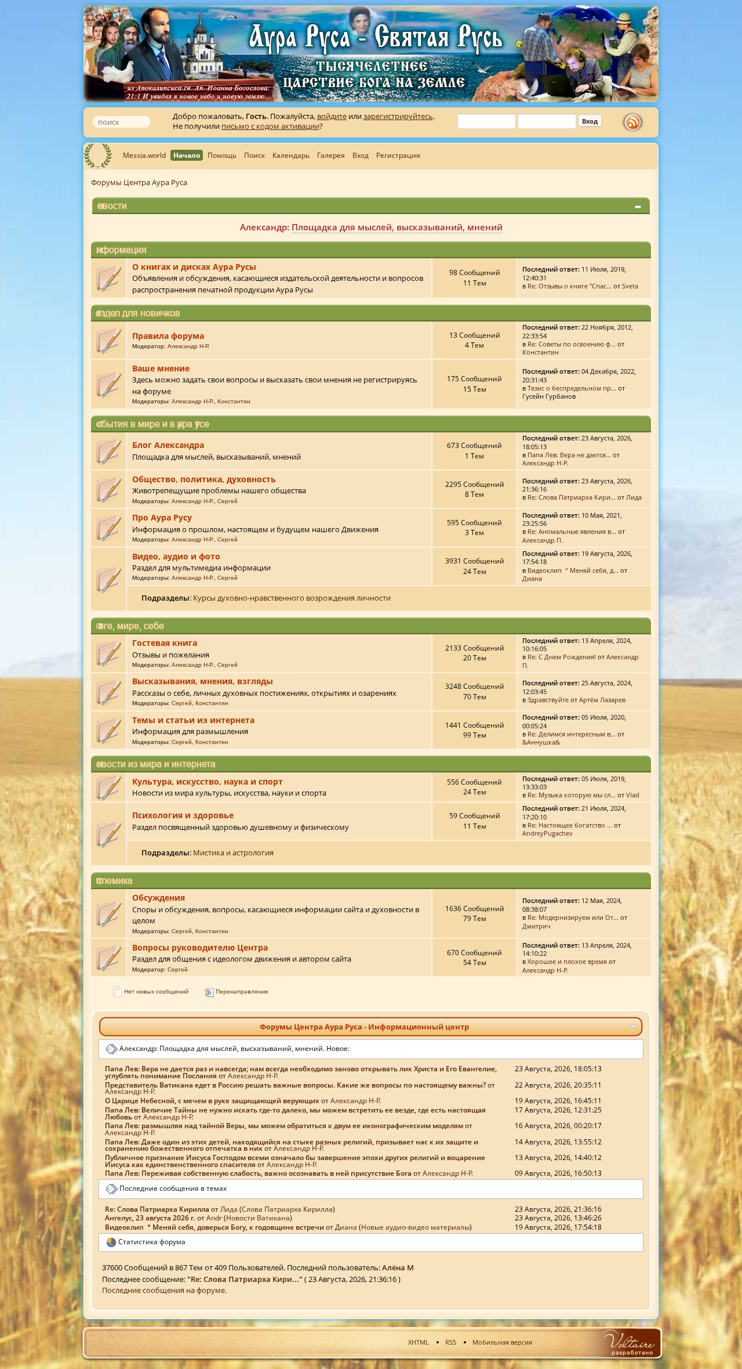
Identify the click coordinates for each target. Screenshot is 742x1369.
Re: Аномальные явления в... (572, 531)
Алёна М (398, 1267)
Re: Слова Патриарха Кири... (572, 497)
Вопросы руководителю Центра (200, 947)
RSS (450, 1342)
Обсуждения (158, 897)
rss (635, 122)
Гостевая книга (164, 642)
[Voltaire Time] (628, 1343)
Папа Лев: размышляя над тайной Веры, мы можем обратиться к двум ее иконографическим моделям (284, 1125)
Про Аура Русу (162, 517)
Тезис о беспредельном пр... (572, 388)
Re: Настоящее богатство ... (570, 825)
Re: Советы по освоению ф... (572, 343)
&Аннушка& (541, 742)
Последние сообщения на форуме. (164, 1290)
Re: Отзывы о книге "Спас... (570, 285)
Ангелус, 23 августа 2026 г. (150, 1217)
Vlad (632, 794)
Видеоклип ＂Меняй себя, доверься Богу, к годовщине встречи (214, 1226)
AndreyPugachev (547, 833)
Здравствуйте (548, 699)
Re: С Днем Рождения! (562, 656)
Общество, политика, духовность (204, 479)
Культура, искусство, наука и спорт (207, 781)
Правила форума (168, 335)
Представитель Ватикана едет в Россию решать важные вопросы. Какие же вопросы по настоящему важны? (295, 1084)
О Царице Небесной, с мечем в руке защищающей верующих (212, 1100)
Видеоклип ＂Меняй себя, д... (573, 570)
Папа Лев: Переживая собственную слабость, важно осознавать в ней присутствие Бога (258, 1172)
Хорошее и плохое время (567, 961)
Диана (532, 578)
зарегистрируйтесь (398, 116)
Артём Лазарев (602, 699)
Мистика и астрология (233, 852)
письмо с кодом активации (270, 126)
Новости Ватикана (258, 1217)
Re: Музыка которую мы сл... (572, 794)
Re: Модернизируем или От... (573, 917)
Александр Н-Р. (189, 346)
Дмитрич (536, 926)
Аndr (214, 1217)
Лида (634, 497)
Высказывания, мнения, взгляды (202, 681)
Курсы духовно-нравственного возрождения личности (292, 598)
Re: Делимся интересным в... (572, 733)
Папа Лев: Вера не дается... (569, 454)
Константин (540, 352)
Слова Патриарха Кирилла (287, 1208)
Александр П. (542, 540)
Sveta (630, 285)
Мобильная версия (502, 1342)
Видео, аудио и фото (176, 556)
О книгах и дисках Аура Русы (194, 266)
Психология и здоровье (183, 815)
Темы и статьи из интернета (193, 719)
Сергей (227, 501)
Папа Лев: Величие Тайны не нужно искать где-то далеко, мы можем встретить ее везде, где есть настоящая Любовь (295, 1113)
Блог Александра (168, 444)
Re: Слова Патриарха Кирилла (157, 1208)
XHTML (418, 1342)
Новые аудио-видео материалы (415, 1226)
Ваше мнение (161, 368)
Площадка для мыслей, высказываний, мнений (397, 227)
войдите (332, 116)
